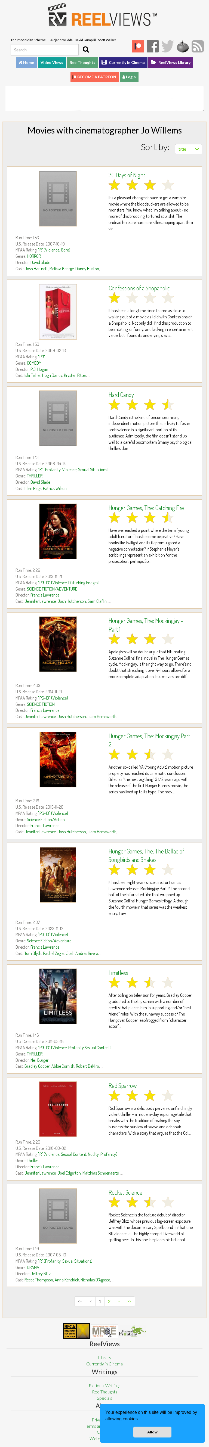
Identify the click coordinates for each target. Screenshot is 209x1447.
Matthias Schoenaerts (100, 1173)
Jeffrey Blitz (40, 1273)
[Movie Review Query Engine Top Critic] (104, 1331)
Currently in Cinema (126, 62)
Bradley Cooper (37, 1066)
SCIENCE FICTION (41, 704)
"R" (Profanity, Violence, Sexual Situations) (73, 469)
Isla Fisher (32, 375)
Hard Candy (121, 394)
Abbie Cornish (62, 1066)
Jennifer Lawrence (40, 601)
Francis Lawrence (44, 595)
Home (28, 62)
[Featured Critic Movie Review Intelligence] (76, 1331)
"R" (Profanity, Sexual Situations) (65, 1261)
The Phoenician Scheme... (29, 40)
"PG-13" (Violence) (53, 698)
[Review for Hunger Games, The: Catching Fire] (58, 531)
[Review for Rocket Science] (58, 1216)
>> (129, 1301)
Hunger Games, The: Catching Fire (146, 507)
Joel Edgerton (69, 1173)
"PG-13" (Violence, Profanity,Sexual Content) (74, 1047)
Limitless (118, 972)
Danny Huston (87, 268)
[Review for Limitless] (58, 996)
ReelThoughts (82, 62)
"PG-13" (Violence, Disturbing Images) (68, 582)
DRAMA (33, 1267)
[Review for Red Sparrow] (58, 1109)
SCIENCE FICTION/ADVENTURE (52, 589)
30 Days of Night (127, 175)
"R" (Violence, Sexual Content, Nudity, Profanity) (77, 1154)
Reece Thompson (38, 1280)
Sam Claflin (97, 601)
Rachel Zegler (53, 953)
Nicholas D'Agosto (95, 1280)
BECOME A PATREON (96, 76)
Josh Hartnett (36, 268)
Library (104, 1357)
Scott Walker (107, 40)
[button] (141, 1419)
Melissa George (62, 268)
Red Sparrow (123, 1085)
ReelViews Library (174, 62)
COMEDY (34, 363)
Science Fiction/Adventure (49, 940)
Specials (104, 1398)
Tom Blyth (32, 953)
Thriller (32, 1160)
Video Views (52, 62)
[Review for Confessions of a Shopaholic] (58, 312)
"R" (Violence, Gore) (54, 250)
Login (130, 76)
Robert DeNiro (87, 1066)
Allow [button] (152, 1432)
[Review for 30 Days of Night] (58, 198)
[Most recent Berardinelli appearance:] (132, 1331)
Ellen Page (32, 488)
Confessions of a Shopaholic (139, 288)
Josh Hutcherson (71, 601)
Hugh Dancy (52, 375)
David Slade (40, 262)
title (182, 148)
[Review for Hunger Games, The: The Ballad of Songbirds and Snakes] (58, 875)
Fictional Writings (105, 1385)
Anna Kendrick (67, 1280)
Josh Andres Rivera (82, 953)
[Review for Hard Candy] (58, 418)
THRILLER (34, 476)
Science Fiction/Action (46, 819)
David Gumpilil (85, 40)
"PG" (41, 356)
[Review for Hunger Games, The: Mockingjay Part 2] (58, 759)
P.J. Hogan (39, 369)
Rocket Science (125, 1192)
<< (80, 1301)
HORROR (34, 256)
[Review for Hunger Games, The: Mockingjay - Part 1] (58, 644)
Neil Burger (39, 1060)
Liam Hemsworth (102, 716)
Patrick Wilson (55, 488)
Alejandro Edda (61, 40)
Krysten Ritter (75, 375)
